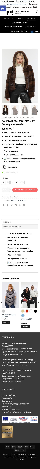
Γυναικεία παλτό (27, 117)
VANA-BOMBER (26, 319)
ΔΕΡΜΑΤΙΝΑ (8, 18)
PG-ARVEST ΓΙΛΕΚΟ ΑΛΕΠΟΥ (9, 316)
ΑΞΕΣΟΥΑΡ (30, 27)
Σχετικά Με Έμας (9, 395)
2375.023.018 (25, 1)
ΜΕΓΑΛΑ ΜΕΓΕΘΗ (19, 23)
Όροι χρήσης (7, 401)
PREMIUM (20, 18)
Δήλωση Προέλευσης (10, 409)
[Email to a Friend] (16, 205)
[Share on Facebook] (8, 205)
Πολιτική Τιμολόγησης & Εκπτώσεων (17, 412)
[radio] (3, 182)
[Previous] (5, 76)
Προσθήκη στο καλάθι (25, 190)
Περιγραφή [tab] (7, 222)
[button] (3, 8)
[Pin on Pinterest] (20, 205)
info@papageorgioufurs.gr (17, 4)
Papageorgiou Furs (22, 454)
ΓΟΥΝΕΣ (30, 18)
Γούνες (16, 117)
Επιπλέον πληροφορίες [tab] (12, 226)
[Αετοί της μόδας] (7, 432)
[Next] (35, 76)
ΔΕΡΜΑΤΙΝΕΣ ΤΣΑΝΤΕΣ (13, 27)
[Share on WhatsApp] (4, 205)
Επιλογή (6, 322)
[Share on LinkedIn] (24, 205)
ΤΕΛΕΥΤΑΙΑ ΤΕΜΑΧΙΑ (19, 31)
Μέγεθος (5, 178)
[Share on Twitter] (12, 205)
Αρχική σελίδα (7, 117)
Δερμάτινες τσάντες (20, 457)
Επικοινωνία (7, 398)
